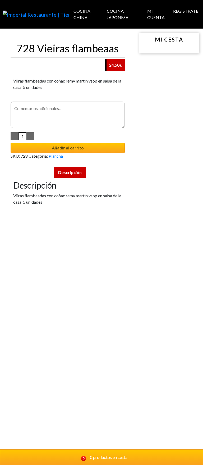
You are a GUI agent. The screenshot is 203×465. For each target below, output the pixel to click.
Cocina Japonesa (117, 14)
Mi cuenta (156, 14)
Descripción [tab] (70, 172)
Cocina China (81, 14)
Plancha (56, 155)
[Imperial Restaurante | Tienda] (36, 14)
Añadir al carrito (68, 147)
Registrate (185, 10)
